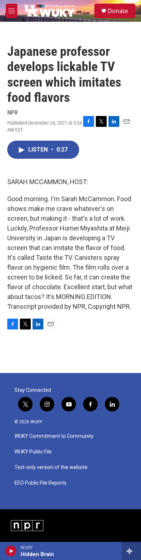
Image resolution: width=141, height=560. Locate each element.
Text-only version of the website (50, 467)
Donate (118, 11)
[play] (11, 551)
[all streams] (131, 551)
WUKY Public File (33, 452)
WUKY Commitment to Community (54, 436)
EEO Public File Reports (40, 483)
